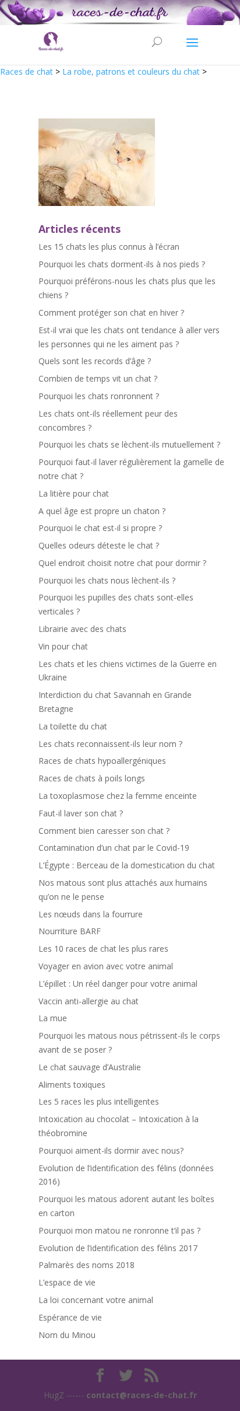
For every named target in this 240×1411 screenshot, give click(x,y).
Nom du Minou (67, 1334)
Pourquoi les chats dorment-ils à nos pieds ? (121, 264)
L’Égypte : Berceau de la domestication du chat (126, 865)
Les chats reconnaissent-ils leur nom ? (110, 743)
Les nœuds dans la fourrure (90, 914)
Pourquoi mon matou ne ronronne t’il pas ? (119, 1230)
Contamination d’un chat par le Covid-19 (113, 847)
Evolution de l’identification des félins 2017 (117, 1247)
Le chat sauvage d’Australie (89, 1067)
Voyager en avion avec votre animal (105, 966)
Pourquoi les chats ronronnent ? (98, 395)
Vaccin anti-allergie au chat (88, 1001)
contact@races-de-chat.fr (141, 1394)
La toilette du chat (72, 726)
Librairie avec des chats (82, 628)
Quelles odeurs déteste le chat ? (98, 545)
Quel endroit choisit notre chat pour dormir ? (122, 562)
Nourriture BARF (69, 931)
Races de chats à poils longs (91, 778)
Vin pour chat (63, 646)
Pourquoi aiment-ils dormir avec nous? (110, 1150)
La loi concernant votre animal (95, 1299)
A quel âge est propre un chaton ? (101, 510)
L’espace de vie (67, 1282)
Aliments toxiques (71, 1084)
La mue (52, 1018)
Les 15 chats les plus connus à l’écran (108, 246)
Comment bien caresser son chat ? (104, 830)
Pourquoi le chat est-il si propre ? (100, 527)
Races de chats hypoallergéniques (102, 760)
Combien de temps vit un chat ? (97, 378)
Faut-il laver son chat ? (80, 813)
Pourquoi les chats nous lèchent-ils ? (106, 580)
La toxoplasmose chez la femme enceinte (117, 795)
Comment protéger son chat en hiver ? (111, 312)
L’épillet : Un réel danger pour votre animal (117, 983)
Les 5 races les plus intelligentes (98, 1101)
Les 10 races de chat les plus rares (103, 948)
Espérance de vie (70, 1317)
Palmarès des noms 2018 (86, 1264)
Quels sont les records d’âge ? (94, 360)
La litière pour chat (73, 493)
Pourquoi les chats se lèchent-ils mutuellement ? (129, 444)
